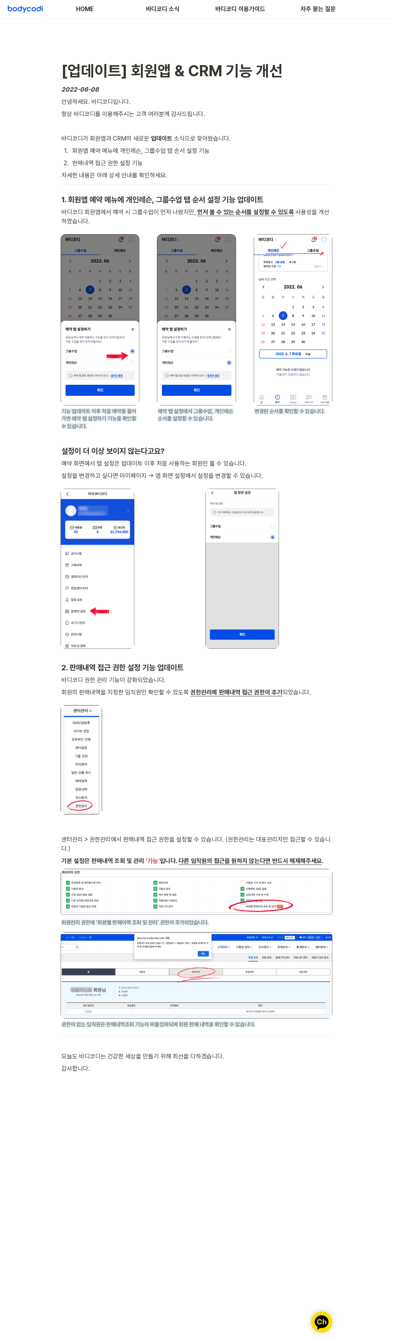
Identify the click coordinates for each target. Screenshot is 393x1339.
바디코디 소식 (163, 9)
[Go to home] (25, 9)
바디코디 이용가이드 (240, 9)
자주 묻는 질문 (318, 9)
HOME (85, 9)
